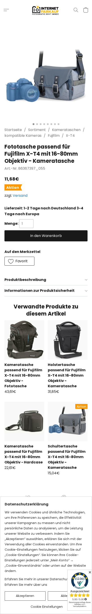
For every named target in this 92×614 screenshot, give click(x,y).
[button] (46, 10)
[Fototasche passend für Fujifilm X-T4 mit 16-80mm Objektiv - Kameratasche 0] (46, 79)
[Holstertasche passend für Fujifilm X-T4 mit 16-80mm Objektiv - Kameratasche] (68, 340)
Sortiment (37, 129)
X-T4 (70, 135)
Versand (20, 195)
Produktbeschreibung (25, 279)
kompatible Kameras (23, 135)
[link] (46, 605)
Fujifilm (54, 135)
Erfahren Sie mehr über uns (26, 584)
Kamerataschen (66, 129)
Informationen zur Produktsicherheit (39, 290)
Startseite (13, 129)
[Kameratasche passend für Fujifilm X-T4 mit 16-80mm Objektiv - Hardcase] (24, 421)
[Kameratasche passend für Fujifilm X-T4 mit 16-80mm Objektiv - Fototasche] (24, 340)
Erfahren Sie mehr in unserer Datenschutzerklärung (44, 579)
